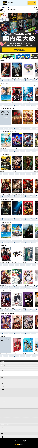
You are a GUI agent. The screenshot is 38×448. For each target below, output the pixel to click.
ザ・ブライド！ (14, 171)
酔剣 (23, 194)
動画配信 (14, 9)
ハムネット (25, 171)
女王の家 (24, 308)
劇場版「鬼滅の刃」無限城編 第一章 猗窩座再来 (8, 125)
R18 (36, 9)
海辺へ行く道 (25, 353)
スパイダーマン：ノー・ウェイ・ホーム (29, 148)
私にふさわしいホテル (15, 353)
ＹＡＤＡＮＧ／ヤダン (15, 78)
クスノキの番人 (25, 78)
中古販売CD (10, 9)
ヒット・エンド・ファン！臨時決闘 (29, 217)
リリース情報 (3, 365)
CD (3, 9)
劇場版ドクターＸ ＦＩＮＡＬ (28, 125)
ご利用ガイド (3, 409)
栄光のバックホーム (15, 239)
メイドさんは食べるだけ (27, 285)
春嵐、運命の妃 (2, 330)
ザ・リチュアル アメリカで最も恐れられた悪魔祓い (9, 217)
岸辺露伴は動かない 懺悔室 (28, 239)
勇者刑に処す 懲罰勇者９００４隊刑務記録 (7, 285)
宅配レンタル (4, 398)
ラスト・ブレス (14, 217)
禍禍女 (1, 78)
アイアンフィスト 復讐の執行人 (5, 194)
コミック (6, 9)
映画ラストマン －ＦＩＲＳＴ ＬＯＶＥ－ (19, 102)
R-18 (2, 370)
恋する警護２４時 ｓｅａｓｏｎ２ (17, 262)
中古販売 (3, 403)
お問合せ (2, 415)
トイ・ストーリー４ (15, 148)
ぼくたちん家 (25, 262)
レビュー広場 (3, 418)
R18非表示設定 (4, 406)
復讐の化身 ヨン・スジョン (5, 308)
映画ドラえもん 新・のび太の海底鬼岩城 (30, 102)
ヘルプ (2, 412)
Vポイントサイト (3, 421)
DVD (0, 9)
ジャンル (2, 363)
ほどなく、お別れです (4, 102)
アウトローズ (2, 171)
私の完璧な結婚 (25, 330)
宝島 (12, 125)
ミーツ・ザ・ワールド (4, 353)
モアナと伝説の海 (3, 148)
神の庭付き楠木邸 (14, 285)
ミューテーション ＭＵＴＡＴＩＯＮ (18, 194)
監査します (13, 308)
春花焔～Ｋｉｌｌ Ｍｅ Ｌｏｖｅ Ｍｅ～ (19, 330)
